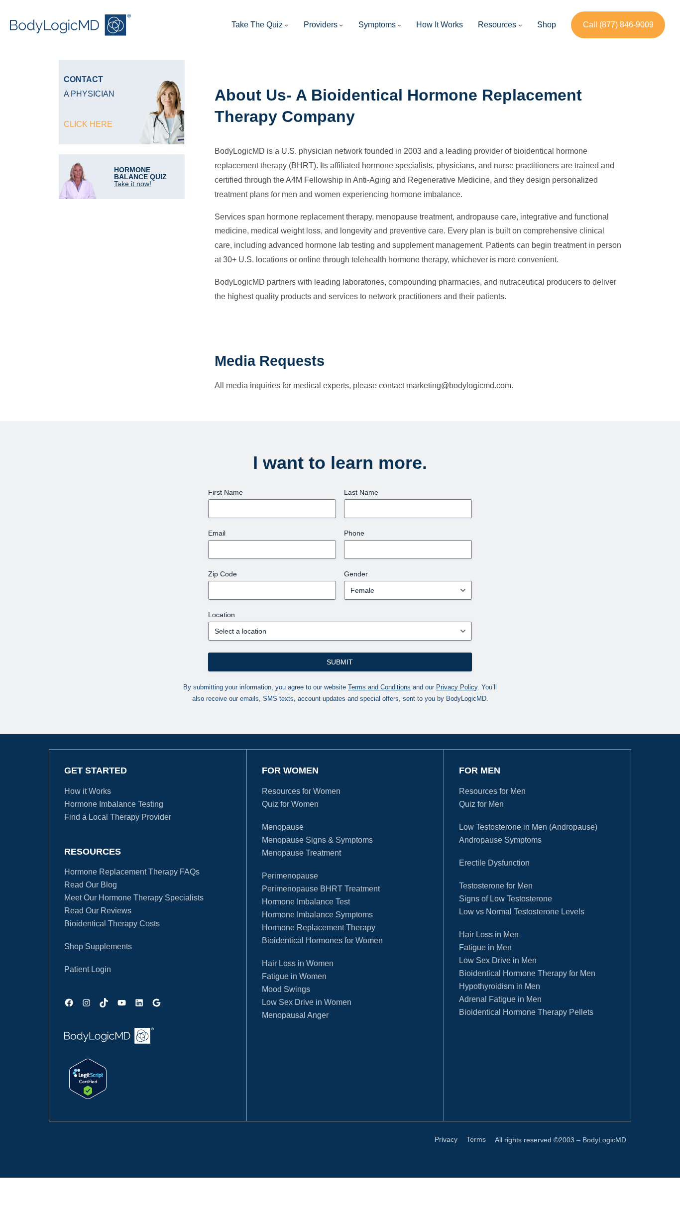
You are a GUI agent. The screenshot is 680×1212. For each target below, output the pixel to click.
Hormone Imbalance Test (306, 901)
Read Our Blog (90, 885)
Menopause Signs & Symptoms (317, 840)
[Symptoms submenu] (399, 25)
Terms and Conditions (379, 687)
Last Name (361, 492)
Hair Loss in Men (489, 934)
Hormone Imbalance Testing (113, 804)
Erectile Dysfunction (494, 863)
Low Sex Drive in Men (498, 960)
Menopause (283, 827)
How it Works (87, 791)
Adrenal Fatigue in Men (500, 999)
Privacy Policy (456, 687)
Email (217, 533)
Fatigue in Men (485, 947)
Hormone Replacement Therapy (318, 927)
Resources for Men (492, 791)
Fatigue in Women (294, 976)
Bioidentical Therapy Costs (112, 923)
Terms (476, 1139)
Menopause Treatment (301, 853)
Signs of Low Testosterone (505, 898)
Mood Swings (286, 989)
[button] (321, 25)
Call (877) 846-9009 (618, 24)
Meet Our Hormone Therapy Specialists (134, 897)
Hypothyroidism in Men (499, 986)
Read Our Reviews (97, 910)
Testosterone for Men (496, 885)
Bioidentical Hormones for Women (322, 940)
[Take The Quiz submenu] (286, 25)
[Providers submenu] (341, 25)
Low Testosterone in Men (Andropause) (528, 827)
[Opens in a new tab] (88, 1079)
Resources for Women (301, 791)
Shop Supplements (98, 946)
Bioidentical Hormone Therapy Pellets (526, 1012)
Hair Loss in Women (298, 963)
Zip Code (222, 574)
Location (221, 615)
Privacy (446, 1139)
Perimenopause (290, 876)
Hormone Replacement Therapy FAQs (132, 872)
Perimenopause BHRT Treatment (321, 888)
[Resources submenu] (520, 25)
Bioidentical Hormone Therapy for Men (527, 973)
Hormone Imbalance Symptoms (317, 914)
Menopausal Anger (295, 1015)
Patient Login (87, 969)
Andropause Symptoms (500, 840)
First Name (225, 492)
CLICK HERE (88, 124)
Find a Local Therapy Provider (117, 817)
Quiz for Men (481, 804)
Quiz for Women (290, 804)
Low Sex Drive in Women (306, 1002)
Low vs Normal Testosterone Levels (521, 911)
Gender (356, 574)
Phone (354, 533)
